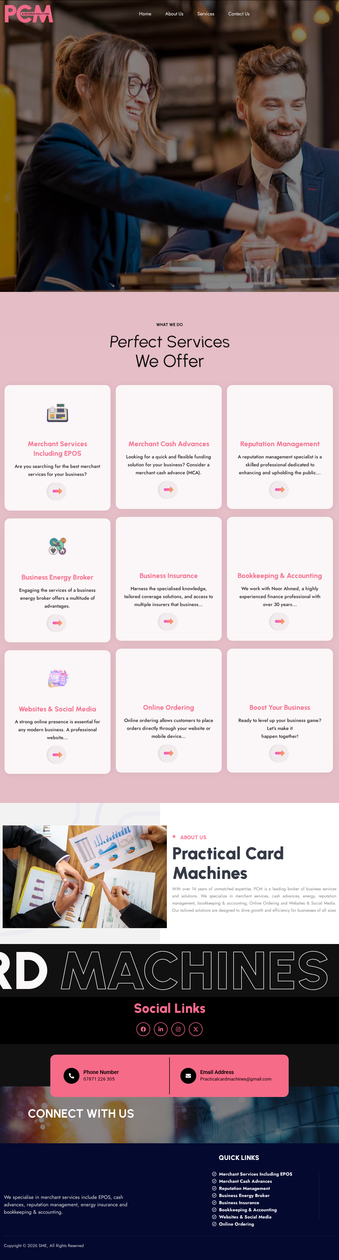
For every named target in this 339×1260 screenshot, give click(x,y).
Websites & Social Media (244, 1217)
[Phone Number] (71, 1076)
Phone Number (101, 1072)
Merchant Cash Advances (245, 1181)
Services (205, 13)
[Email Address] (188, 1076)
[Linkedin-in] (161, 1029)
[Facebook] (143, 1029)
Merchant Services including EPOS (255, 1174)
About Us (174, 13)
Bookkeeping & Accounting (247, 1210)
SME (43, 1246)
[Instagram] (178, 1029)
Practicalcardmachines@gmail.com (235, 1079)
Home (145, 13)
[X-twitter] (196, 1029)
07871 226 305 (99, 1079)
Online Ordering (236, 1224)
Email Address (217, 1072)
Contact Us (238, 13)
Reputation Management (244, 1188)
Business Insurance (238, 1202)
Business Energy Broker (244, 1195)
